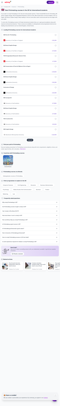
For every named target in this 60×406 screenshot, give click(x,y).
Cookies (46, 397)
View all (30, 140)
